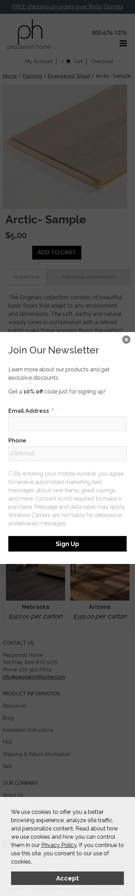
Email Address (31, 411)
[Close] (126, 341)
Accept (67, 878)
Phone (17, 440)
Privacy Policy (58, 845)
